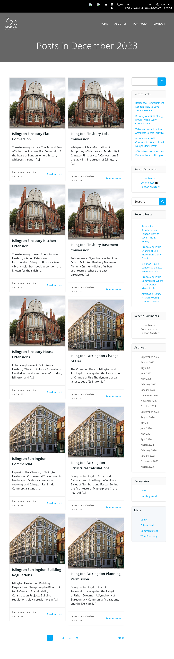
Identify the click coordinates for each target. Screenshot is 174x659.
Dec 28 (78, 620)
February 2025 (148, 384)
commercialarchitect (26, 172)
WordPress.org (149, 536)
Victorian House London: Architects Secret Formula (152, 267)
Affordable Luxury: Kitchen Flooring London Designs (151, 297)
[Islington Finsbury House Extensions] (37, 321)
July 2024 (146, 422)
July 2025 (146, 368)
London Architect (150, 186)
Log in (144, 519)
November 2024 (150, 400)
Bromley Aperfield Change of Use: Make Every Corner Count (149, 119)
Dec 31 (19, 176)
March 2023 (147, 466)
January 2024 (148, 455)
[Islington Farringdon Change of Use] (96, 325)
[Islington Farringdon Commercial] (37, 428)
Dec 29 (19, 505)
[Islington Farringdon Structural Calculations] (96, 432)
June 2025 (146, 373)
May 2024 (146, 433)
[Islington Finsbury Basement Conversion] (96, 214)
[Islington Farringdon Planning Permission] (96, 543)
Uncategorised (149, 496)
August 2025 (147, 362)
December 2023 (149, 461)
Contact (159, 23)
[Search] (162, 81)
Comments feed (149, 530)
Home (104, 23)
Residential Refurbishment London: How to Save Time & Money (149, 106)
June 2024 (146, 428)
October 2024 (148, 406)
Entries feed (147, 525)
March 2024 (147, 444)
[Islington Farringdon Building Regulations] (37, 539)
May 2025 (146, 378)
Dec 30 (78, 291)
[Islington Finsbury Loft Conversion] (96, 103)
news (143, 490)
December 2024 (149, 395)
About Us (121, 23)
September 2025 (150, 356)
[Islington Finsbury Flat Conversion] (37, 103)
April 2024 (146, 439)
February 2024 (148, 450)
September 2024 (150, 411)
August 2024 (147, 417)
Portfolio (140, 23)
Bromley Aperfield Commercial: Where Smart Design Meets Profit (149, 142)
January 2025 (148, 389)
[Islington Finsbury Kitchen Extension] (37, 210)
